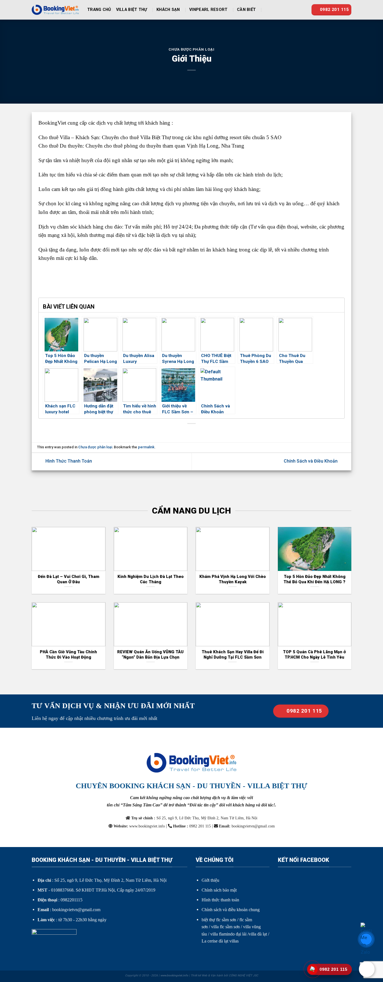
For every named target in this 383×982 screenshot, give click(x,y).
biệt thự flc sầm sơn (219, 919)
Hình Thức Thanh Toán (68, 461)
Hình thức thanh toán (220, 899)
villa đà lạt (258, 934)
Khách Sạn (168, 9)
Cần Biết (246, 9)
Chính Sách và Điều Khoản (311, 461)
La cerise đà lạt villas (220, 941)
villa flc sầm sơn (225, 926)
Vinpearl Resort (208, 9)
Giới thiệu (210, 880)
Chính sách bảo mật (219, 890)
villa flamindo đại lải (228, 934)
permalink (146, 447)
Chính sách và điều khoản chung (231, 909)
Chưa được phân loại (191, 49)
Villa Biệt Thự (131, 9)
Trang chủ (99, 9)
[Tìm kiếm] (267, 10)
